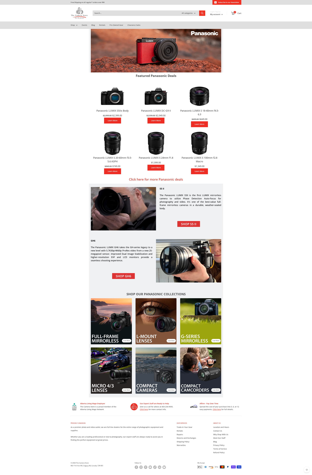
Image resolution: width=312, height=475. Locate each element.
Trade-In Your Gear (184, 427)
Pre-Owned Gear (116, 25)
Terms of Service (220, 449)
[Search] (202, 13)
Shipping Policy (183, 441)
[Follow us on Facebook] (136, 467)
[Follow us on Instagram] (141, 467)
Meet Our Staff (219, 438)
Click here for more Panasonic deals (156, 179)
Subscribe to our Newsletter (228, 2)
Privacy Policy (218, 445)
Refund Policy (218, 452)
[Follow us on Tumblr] (164, 467)
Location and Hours (221, 427)
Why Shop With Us (220, 434)
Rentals (102, 25)
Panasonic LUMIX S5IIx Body (112, 110)
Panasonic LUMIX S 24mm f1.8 (156, 157)
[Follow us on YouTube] (150, 467)
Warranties (181, 445)
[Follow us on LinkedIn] (159, 467)
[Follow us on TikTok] (155, 467)
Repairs (180, 434)
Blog (93, 25)
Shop (73, 25)
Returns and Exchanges (186, 438)
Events (84, 25)
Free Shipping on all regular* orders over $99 (87, 2)
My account (215, 14)
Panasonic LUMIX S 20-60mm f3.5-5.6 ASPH (112, 159)
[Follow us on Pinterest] (145, 467)
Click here (144, 409)
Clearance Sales (133, 25)
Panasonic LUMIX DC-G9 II (156, 110)
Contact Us (217, 431)
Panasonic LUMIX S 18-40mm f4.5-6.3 (199, 112)
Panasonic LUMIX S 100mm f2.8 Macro (199, 159)
